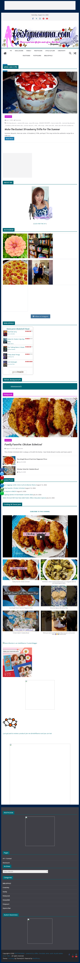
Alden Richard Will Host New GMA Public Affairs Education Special (24, 498)
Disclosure (19, 51)
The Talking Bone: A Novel (16, 347)
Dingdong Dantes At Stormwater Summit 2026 (18, 495)
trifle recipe (41, 125)
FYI (11, 51)
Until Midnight (12, 362)
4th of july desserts (11, 123)
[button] (21, 571)
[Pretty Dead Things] (5, 355)
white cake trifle (49, 125)
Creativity (61, 51)
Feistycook (38, 51)
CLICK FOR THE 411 (40, 224)
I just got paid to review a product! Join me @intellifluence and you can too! (27, 733)
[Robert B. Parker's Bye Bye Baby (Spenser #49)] (5, 339)
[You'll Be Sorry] (5, 332)
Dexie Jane (18, 120)
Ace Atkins (11, 343)
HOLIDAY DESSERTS (44, 123)
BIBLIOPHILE (48, 55)
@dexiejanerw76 (16, 386)
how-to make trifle (56, 123)
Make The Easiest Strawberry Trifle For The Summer (32, 129)
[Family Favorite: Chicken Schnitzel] (40, 417)
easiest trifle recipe (23, 123)
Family (28, 51)
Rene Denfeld (12, 349)
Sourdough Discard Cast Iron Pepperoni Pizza (32, 459)
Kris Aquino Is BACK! (9, 491)
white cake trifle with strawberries (64, 125)
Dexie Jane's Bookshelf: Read (18, 329)
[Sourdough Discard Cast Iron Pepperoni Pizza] (9, 460)
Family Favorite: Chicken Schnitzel (23, 444)
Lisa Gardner (12, 334)
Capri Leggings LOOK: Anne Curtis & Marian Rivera (19, 485)
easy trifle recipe (33, 123)
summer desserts (28, 125)
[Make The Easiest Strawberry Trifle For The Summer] (40, 92)
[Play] (41, 537)
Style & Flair (50, 51)
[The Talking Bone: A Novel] (5, 347)
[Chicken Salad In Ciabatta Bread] (9, 470)
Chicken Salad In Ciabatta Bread (28, 469)
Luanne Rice (12, 364)
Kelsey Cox (11, 356)
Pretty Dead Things (14, 355)
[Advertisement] (40, 5)
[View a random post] (75, 53)
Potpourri (37, 55)
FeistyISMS (26, 55)
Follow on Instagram (41, 316)
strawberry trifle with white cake (14, 125)
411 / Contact (7, 858)
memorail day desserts (68, 123)
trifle (35, 125)
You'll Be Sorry (12, 332)
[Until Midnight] (5, 362)
